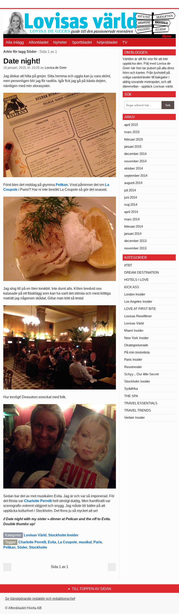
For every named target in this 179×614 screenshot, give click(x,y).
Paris (97, 542)
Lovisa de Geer (56, 67)
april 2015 (131, 125)
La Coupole (67, 542)
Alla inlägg (15, 42)
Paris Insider (133, 359)
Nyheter (60, 42)
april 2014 (131, 212)
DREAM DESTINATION (141, 272)
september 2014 (135, 175)
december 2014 (135, 154)
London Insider (134, 294)
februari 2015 (133, 139)
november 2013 (135, 248)
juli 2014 (130, 190)
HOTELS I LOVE (136, 279)
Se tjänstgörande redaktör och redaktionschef (40, 598)
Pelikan (62, 185)
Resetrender (133, 367)
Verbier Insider (134, 417)
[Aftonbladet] (19, 4)
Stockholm (38, 547)
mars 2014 (131, 219)
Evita (52, 542)
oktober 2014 (133, 168)
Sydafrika (131, 388)
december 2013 (135, 241)
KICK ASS (131, 287)
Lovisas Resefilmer (138, 316)
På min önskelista (137, 352)
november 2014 (135, 161)
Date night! (21, 61)
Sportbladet (82, 42)
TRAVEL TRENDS (137, 410)
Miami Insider (133, 330)
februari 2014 (133, 226)
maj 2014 (130, 204)
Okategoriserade (136, 345)
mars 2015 (131, 132)
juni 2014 (130, 197)
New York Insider (136, 338)
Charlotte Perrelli (38, 501)
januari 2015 (132, 146)
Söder (22, 547)
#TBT (128, 265)
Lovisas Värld (35, 535)
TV (124, 42)
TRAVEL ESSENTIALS (140, 403)
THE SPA (131, 396)
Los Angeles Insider (138, 301)
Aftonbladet (38, 42)
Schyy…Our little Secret (141, 374)
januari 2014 (132, 233)
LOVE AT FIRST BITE (140, 308)
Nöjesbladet (107, 42)
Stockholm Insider (63, 535)
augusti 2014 (133, 183)
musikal (85, 542)
